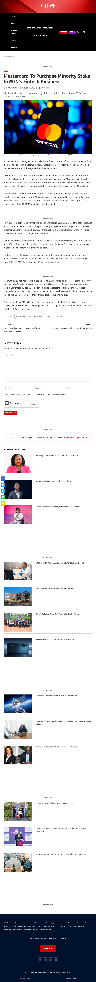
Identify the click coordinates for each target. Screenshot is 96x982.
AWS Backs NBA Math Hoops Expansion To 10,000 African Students (60, 563)
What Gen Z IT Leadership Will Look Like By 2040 (71, 326)
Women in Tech (14, 32)
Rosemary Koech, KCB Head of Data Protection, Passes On (57, 456)
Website (69, 388)
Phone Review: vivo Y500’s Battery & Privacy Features (55, 639)
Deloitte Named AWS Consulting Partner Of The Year (55, 588)
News (6, 71)
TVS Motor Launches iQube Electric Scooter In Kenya (55, 803)
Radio (72, 32)
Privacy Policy (25, 979)
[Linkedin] (40, 960)
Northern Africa (34, 28)
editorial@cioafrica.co (78, 437)
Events (14, 48)
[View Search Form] (84, 32)
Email (38, 388)
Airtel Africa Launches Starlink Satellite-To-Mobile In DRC (56, 696)
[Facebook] (45, 960)
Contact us (62, 939)
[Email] (3, 503)
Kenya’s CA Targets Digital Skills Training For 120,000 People (57, 614)
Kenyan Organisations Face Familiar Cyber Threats (54, 481)
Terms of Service (71, 979)
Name (8, 388)
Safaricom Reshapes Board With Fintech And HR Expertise (57, 747)
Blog (14, 40)
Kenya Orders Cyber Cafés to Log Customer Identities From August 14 (61, 854)
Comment (9, 355)
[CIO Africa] (48, 6)
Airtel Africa (9, 316)
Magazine (63, 32)
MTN (49, 316)
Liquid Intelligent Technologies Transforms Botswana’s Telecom (22, 328)
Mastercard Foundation (36, 316)
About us (52, 939)
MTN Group (58, 316)
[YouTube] (56, 960)
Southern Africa (40, 36)
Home (14, 16)
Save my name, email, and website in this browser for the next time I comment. (36, 395)
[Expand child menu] (14, 23)
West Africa (48, 28)
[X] (50, 960)
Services (44, 939)
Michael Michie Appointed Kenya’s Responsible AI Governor (57, 507)
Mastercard (20, 316)
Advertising (34, 939)
